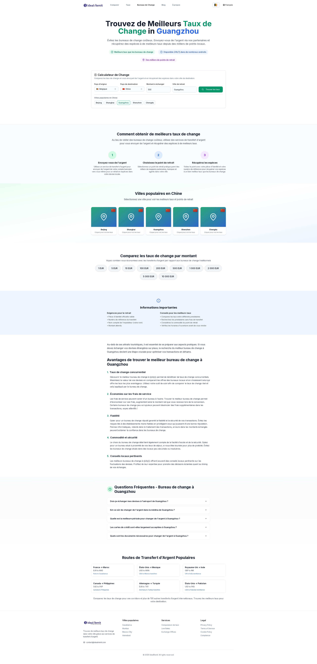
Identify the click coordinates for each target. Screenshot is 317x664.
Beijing (99, 103)
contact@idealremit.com (96, 642)
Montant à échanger (155, 84)
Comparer (114, 5)
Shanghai (110, 103)
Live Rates (165, 628)
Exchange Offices (168, 632)
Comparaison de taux (170, 625)
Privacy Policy (206, 625)
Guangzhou (124, 103)
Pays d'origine (100, 84)
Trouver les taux (213, 89)
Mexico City (127, 632)
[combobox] (216, 4)
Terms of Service (208, 628)
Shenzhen (137, 103)
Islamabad (126, 635)
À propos (176, 5)
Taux (128, 5)
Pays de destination (129, 84)
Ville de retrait (178, 84)
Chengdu (150, 103)
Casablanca (127, 625)
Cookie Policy (206, 632)
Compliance (205, 635)
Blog (163, 5)
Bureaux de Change (146, 5)
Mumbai (125, 628)
